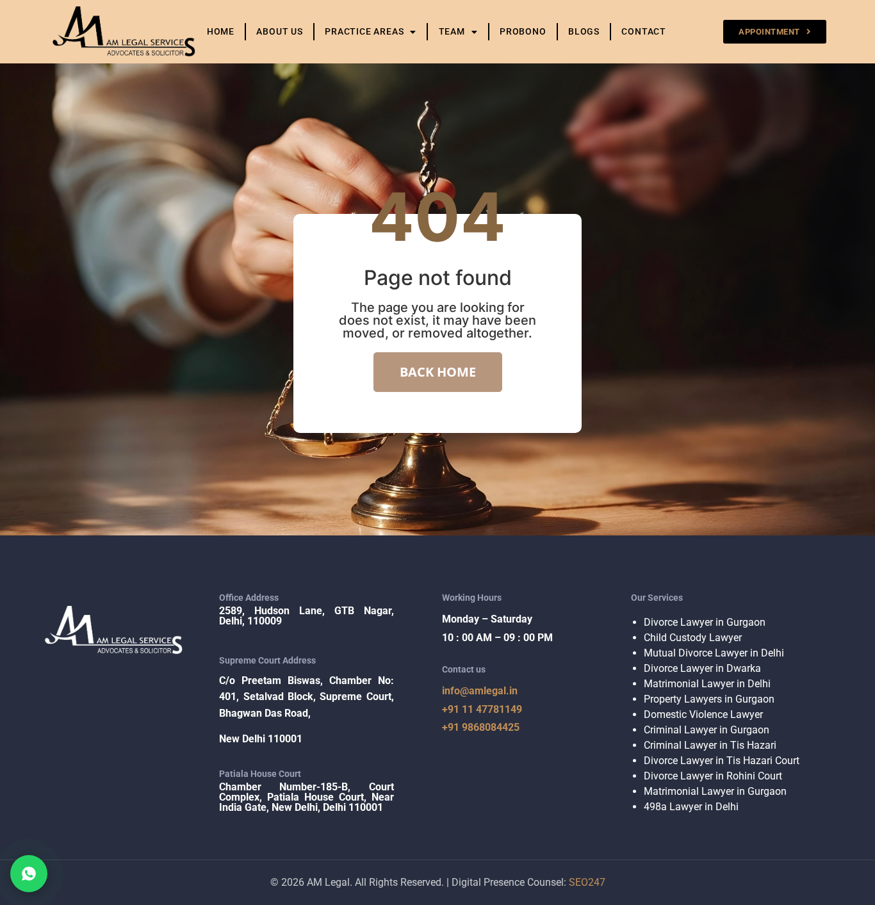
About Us (279, 31)
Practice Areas (364, 31)
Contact (643, 31)
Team (452, 31)
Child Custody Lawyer (693, 638)
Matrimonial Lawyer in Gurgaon (715, 791)
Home (220, 31)
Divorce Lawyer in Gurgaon (704, 622)
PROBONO (523, 31)
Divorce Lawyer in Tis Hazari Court (721, 760)
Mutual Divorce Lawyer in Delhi (714, 653)
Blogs (584, 31)
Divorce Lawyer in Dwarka (702, 668)
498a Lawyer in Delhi (691, 807)
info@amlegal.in (480, 691)
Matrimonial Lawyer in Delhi (707, 684)
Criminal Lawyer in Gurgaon (706, 730)
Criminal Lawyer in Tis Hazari (710, 745)
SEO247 (587, 882)
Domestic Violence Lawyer (703, 714)
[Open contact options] (28, 873)
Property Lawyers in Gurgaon (709, 699)
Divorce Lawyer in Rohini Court (713, 776)
